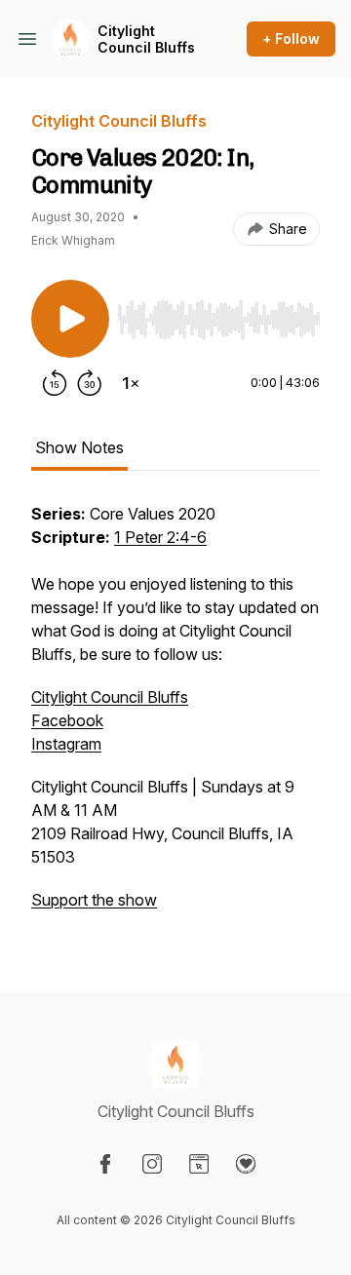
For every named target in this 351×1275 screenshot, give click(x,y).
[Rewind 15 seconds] (54, 383)
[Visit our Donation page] (245, 1164)
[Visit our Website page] (199, 1164)
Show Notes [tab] (79, 447)
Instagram (66, 743)
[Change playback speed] (130, 383)
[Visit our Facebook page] (105, 1164)
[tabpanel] (175, 716)
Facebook (67, 720)
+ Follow (291, 38)
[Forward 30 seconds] (89, 383)
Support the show (94, 899)
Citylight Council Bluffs (146, 39)
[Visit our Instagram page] (152, 1164)
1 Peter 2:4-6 (160, 537)
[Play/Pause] (70, 319)
